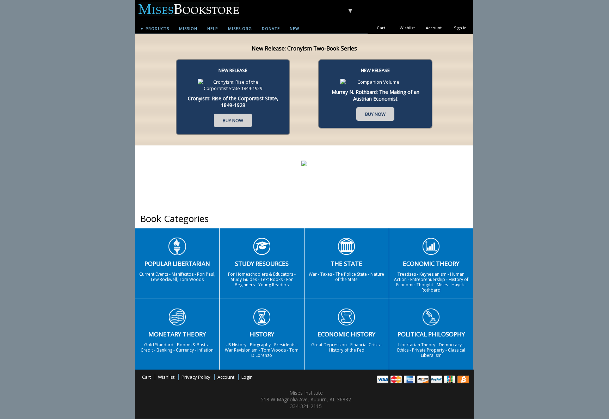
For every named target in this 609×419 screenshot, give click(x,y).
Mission (188, 28)
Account (434, 27)
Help (212, 28)
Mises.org (240, 28)
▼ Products (154, 28)
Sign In (460, 27)
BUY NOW (233, 120)
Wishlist (407, 27)
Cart (381, 27)
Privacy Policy (196, 377)
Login (247, 377)
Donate (271, 28)
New (294, 28)
